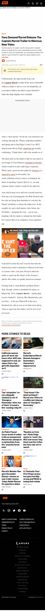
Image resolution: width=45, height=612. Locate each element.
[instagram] (9, 510)
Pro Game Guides (23, 547)
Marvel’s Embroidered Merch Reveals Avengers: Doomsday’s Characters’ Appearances (32, 359)
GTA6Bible (22, 591)
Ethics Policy (24, 525)
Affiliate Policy (25, 528)
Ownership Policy (8, 522)
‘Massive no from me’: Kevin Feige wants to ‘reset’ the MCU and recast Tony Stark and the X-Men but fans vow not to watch (32, 439)
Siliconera (23, 562)
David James (27, 484)
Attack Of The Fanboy (22, 556)
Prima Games (22, 559)
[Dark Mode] (33, 3)
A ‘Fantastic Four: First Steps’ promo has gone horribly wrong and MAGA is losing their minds (32, 476)
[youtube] (24, 510)
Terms (4, 525)
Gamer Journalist (22, 571)
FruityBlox (22, 586)
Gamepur (22, 553)
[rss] (4, 510)
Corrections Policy (26, 519)
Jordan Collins (6, 371)
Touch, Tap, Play (22, 583)
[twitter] (14, 510)
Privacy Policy (7, 528)
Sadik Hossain (6, 487)
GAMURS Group (39, 597)
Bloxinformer (22, 589)
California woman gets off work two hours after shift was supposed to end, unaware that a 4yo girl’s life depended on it (11, 361)
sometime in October (33, 162)
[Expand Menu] (37, 3)
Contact (5, 531)
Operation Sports (22, 577)
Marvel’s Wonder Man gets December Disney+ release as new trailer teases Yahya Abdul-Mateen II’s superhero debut (11, 477)
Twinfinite (22, 550)
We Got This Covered (22, 565)
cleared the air (28, 148)
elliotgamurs (27, 368)
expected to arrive (9, 174)
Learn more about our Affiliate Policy (11, 325)
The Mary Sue (22, 580)
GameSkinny (22, 574)
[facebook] (19, 510)
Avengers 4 (36, 170)
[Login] (41, 3)
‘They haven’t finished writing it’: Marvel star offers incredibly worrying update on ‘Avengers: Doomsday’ (33, 398)
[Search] (29, 3)
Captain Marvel (10, 82)
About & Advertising (9, 519)
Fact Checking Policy (27, 522)
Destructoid (22, 568)
